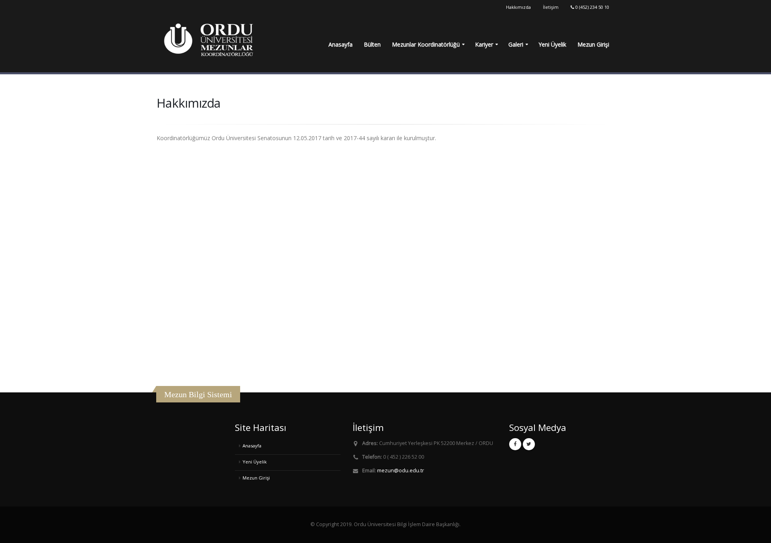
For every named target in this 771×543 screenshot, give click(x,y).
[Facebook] (515, 444)
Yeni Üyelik (552, 44)
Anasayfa (340, 44)
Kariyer (484, 44)
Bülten (372, 44)
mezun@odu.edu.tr (400, 470)
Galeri (515, 44)
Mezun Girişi (593, 44)
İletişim (551, 7)
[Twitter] (529, 444)
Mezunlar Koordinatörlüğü (426, 44)
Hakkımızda (518, 7)
